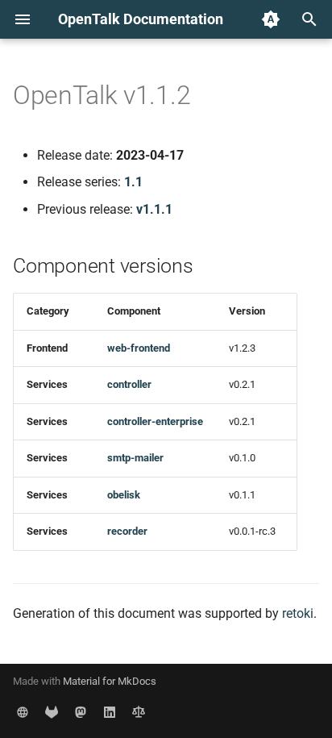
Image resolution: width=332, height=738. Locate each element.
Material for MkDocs (109, 681)
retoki (297, 613)
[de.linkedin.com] (109, 712)
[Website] (22, 712)
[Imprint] (138, 712)
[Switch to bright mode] (271, 19)
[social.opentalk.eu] (80, 712)
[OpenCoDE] (51, 712)
